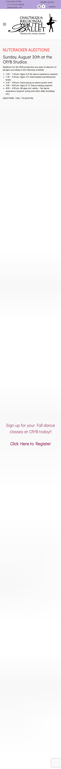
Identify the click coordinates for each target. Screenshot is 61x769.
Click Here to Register (30, 443)
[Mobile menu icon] (4, 24)
